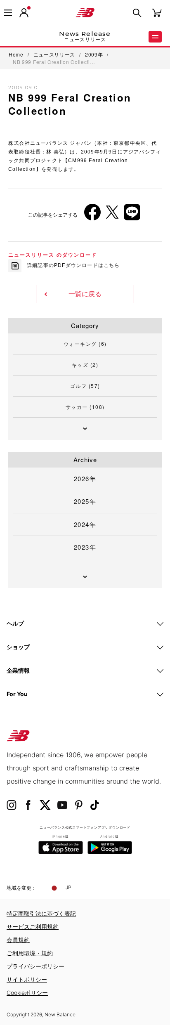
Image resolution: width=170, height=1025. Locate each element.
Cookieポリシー (27, 992)
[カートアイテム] (156, 12)
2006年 (24, 112)
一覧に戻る (85, 294)
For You (17, 693)
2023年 (85, 547)
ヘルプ (15, 623)
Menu (155, 37)
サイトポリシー (27, 979)
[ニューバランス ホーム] (85, 13)
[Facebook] (92, 215)
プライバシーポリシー (35, 966)
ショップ (18, 646)
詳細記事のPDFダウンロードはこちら (73, 265)
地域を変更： (21, 888)
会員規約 (18, 939)
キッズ (85, 364)
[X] (112, 215)
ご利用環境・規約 (30, 953)
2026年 (85, 478)
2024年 (85, 524)
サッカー (85, 406)
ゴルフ (85, 385)
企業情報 (18, 670)
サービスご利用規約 (33, 926)
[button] (24, 13)
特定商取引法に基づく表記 (41, 913)
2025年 (85, 501)
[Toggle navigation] (7, 13)
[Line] (132, 215)
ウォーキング (85, 343)
